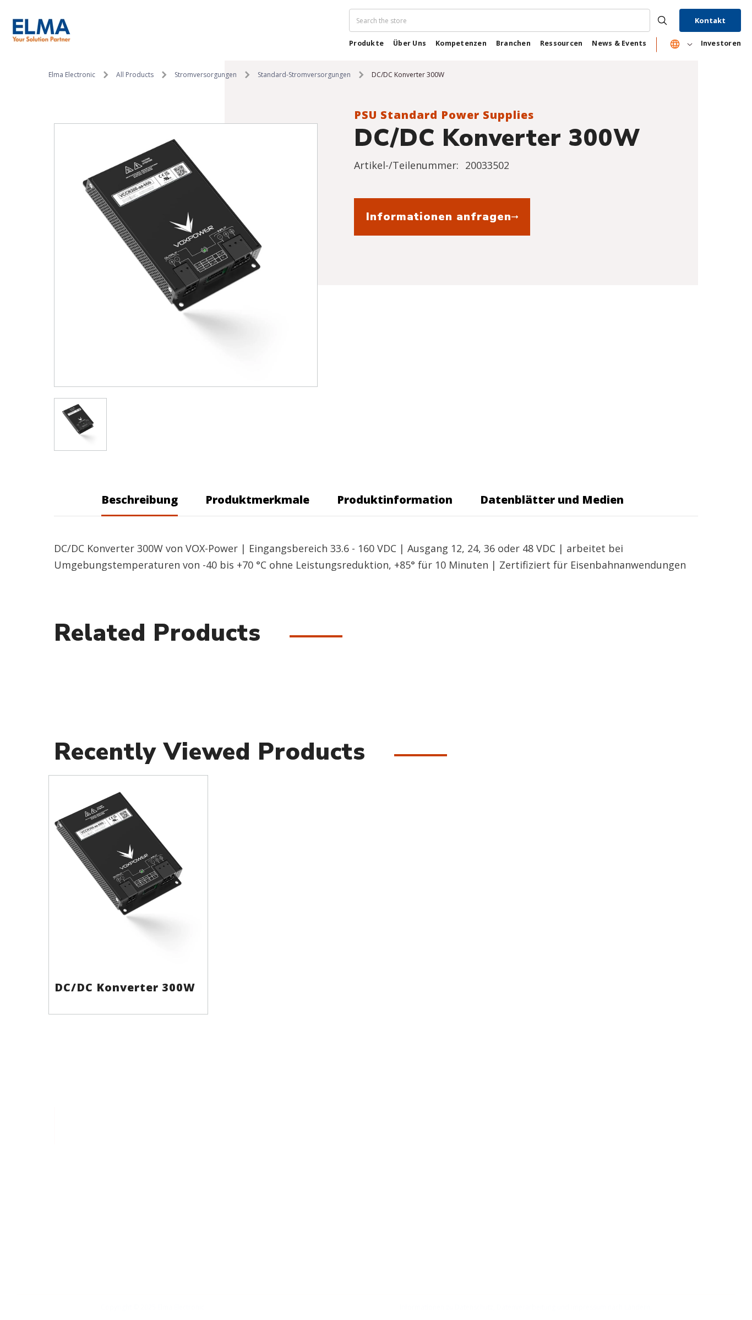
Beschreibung (139, 499)
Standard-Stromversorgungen (304, 74)
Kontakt (710, 20)
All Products (135, 74)
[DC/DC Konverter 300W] (128, 875)
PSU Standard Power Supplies (444, 114)
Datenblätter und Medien (552, 499)
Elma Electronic (71, 74)
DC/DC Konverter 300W (125, 987)
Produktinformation (395, 499)
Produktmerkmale (257, 499)
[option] (186, 255)
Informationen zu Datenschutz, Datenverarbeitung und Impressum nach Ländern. (526, 1307)
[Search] (513, 20)
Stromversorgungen (206, 74)
